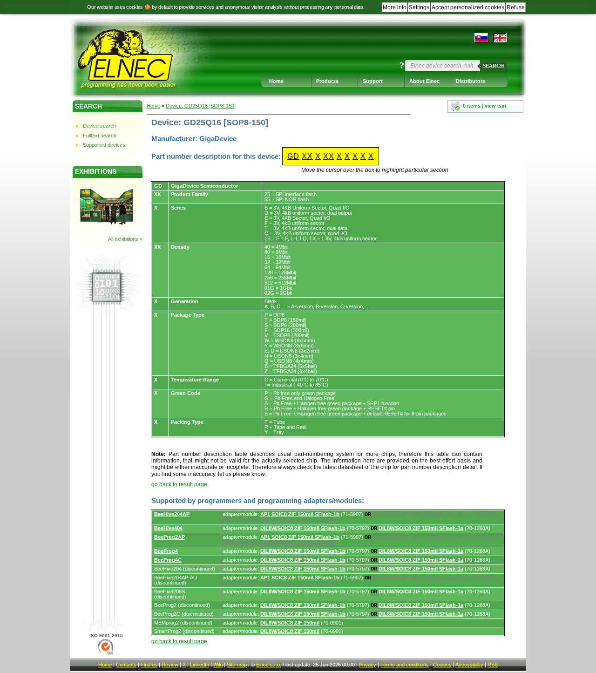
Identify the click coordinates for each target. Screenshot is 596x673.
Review (170, 664)
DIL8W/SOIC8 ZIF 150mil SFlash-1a (421, 528)
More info (394, 7)
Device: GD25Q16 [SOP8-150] (201, 106)
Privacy (367, 664)
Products (327, 81)
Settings (419, 7)
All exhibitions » (125, 239)
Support (373, 81)
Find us (149, 664)
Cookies (442, 664)
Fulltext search (99, 135)
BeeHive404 (168, 528)
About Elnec (424, 81)
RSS (493, 664)
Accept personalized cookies (468, 7)
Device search (99, 126)
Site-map (237, 664)
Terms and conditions (404, 664)
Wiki (218, 664)
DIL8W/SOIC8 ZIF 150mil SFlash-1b (302, 528)
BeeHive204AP (172, 514)
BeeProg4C (168, 560)
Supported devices (104, 145)
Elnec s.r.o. (268, 664)
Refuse (516, 7)
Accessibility (469, 664)
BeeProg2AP (169, 537)
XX (307, 156)
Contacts (126, 664)
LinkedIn (199, 664)
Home (276, 81)
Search (493, 65)
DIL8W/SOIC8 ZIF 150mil (289, 622)
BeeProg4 (166, 551)
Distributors (470, 81)
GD (293, 156)
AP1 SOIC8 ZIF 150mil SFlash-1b (299, 514)
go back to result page (179, 484)
